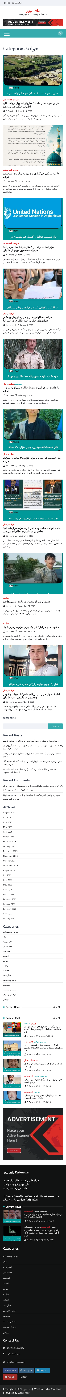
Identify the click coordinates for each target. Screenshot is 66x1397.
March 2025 (8, 894)
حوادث (16, 99)
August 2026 (9, 812)
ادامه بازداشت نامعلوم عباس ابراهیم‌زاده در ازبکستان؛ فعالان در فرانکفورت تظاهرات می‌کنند (31, 529)
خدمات (6, 970)
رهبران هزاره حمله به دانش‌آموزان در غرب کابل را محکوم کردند (30, 740)
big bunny (7, 795)
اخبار (5, 313)
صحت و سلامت (9, 989)
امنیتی (6, 956)
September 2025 (10, 865)
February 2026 (9, 841)
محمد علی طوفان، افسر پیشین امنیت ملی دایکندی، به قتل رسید (42, 1097)
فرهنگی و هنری (9, 994)
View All (57, 1007)
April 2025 (7, 889)
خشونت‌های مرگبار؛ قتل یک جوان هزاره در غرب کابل (31, 627)
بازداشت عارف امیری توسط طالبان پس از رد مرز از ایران (31, 389)
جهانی (5, 960)
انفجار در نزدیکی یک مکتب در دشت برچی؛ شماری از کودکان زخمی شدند (32, 755)
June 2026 (7, 822)
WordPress (23, 1393)
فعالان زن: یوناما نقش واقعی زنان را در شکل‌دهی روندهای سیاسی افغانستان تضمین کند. (43, 1047)
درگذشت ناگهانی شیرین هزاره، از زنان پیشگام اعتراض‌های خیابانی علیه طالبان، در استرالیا (27, 318)
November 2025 (10, 856)
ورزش (6, 999)
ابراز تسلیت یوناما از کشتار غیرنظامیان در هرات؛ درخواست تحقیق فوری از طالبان (28, 248)
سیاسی (18, 384)
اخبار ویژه (7, 941)
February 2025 (9, 899)
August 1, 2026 (46, 1035)
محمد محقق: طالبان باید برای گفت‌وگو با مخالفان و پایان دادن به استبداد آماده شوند (30, 771)
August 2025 (9, 870)
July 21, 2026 (45, 1070)
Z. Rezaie (10, 111)
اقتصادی (6, 951)
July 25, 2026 (45, 1054)
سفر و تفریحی (9, 980)
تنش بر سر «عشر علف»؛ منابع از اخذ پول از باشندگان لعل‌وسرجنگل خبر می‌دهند (31, 104)
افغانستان (7, 99)
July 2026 (7, 817)
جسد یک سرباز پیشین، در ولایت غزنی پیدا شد (26, 601)
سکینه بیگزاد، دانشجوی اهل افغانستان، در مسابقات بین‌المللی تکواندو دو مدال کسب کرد (42, 1029)
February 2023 (9, 908)
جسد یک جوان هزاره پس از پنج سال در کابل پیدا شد (43, 1065)
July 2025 (7, 875)
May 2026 (7, 827)
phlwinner (7, 786)
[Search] (60, 33)
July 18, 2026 (45, 1086)
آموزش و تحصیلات (11, 932)
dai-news (10, 325)
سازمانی (7, 975)
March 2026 (8, 836)
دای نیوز (33, 10)
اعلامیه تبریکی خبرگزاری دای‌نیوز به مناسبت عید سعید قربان (31, 175)
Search (55, 726)
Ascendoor (56, 1389)
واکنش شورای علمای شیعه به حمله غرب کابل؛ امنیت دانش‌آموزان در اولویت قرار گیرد (33, 747)
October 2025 (9, 860)
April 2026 (7, 831)
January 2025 (9, 904)
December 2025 (10, 851)
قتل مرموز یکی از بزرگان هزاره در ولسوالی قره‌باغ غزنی (43, 1081)
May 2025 (7, 884)
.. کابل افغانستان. (13, 1353)
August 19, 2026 (46, 1221)
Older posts (9, 718)
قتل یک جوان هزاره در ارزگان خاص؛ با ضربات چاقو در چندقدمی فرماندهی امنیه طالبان (31, 695)
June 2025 (7, 880)
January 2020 (9, 918)
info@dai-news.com (16, 1362)
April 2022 (7, 913)
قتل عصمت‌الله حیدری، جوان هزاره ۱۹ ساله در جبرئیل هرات (32, 459)
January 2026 (9, 846)
